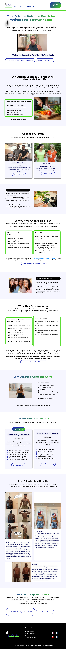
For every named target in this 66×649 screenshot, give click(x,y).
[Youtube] (53, 637)
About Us (22, 4)
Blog (15, 6)
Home (15, 4)
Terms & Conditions (28, 647)
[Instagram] (53, 633)
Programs (29, 4)
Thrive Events (30, 6)
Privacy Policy (38, 647)
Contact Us (21, 6)
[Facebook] (57, 637)
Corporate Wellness (39, 4)
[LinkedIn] (57, 633)
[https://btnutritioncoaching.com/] (8, 5)
